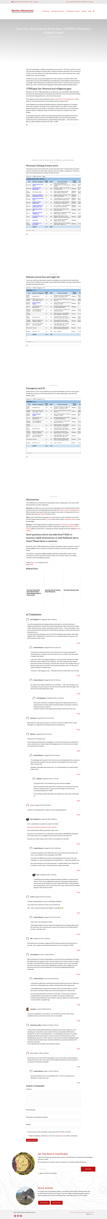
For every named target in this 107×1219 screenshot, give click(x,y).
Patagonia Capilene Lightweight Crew (69, 510)
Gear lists (48, 37)
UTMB (31, 564)
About (67, 1)
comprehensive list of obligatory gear (64, 99)
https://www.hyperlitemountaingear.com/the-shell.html (42, 827)
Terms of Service (74, 1212)
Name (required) (30, 1110)
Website (28, 1124)
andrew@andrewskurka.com (76, 1)
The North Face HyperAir (67, 524)
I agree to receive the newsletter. (48, 1173)
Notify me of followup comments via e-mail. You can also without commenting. (52, 1135)
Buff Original (41, 514)
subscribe (63, 1135)
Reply (78, 643)
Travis (32, 805)
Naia (31, 1053)
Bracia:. (92, 1214)
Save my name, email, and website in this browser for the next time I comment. (49, 1132)
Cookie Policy (90, 1212)
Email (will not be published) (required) (37, 1117)
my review (48, 519)
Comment (28, 1089)
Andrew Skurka (56, 37)
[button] (88, 1169)
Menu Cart (91, 1)
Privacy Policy (82, 1212)
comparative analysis (70, 519)
